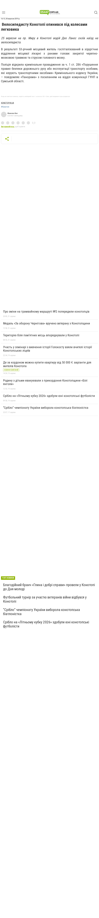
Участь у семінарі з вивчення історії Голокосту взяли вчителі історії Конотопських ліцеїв (47, 349)
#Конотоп (5, 107)
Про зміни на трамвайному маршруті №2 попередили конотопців (46, 311)
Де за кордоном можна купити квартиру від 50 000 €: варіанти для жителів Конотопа (47, 364)
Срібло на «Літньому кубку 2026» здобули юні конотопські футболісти (49, 396)
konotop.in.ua (7, 103)
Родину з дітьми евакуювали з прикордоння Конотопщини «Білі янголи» (45, 382)
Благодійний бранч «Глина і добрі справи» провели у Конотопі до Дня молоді (49, 587)
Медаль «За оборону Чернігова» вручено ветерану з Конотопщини (46, 323)
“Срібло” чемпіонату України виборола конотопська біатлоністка (45, 408)
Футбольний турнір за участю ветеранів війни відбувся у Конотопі (45, 599)
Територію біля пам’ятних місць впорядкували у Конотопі (41, 335)
